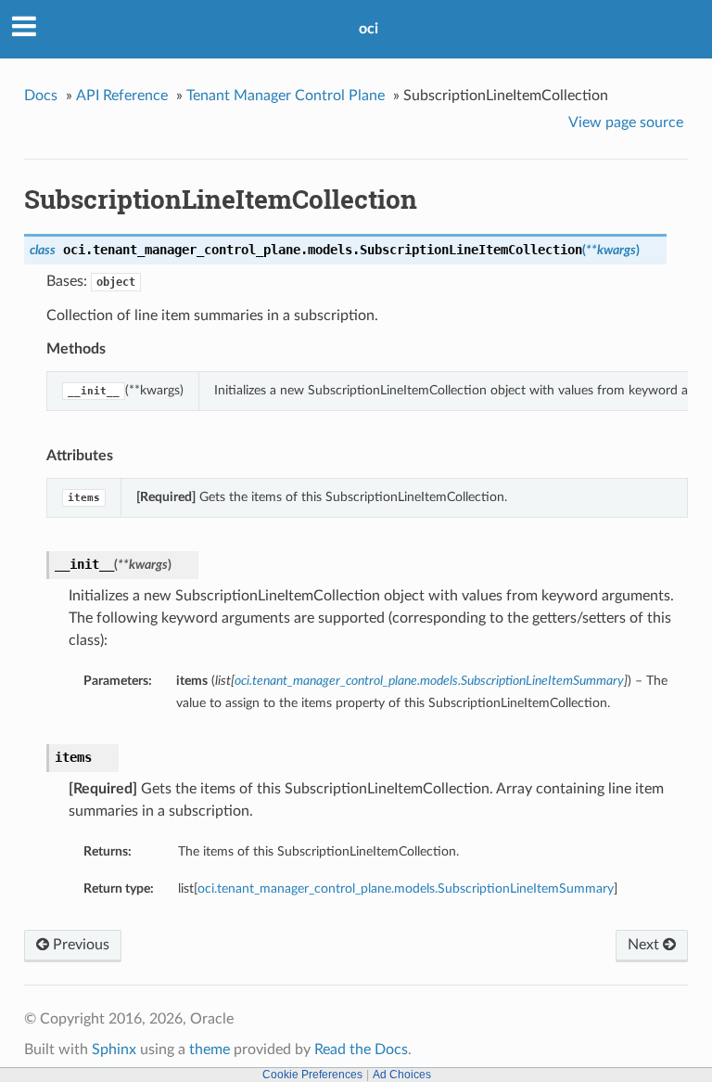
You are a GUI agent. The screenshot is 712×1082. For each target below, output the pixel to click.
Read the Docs (361, 1049)
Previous (79, 944)
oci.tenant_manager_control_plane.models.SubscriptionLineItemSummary (405, 888)
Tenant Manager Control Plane (285, 95)
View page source (625, 122)
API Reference (122, 95)
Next (645, 944)
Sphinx (114, 1049)
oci (368, 28)
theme (209, 1049)
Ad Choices (402, 1074)
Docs (40, 95)
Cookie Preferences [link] (312, 1074)
